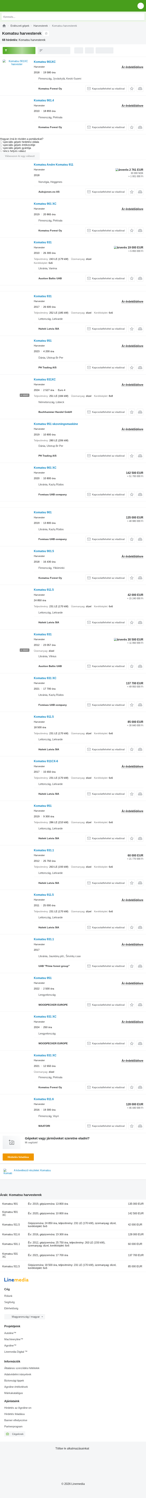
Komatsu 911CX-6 (46, 761)
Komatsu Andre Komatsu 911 (53, 164)
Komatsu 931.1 (44, 850)
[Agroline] (4, 25)
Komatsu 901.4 (44, 100)
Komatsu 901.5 (44, 551)
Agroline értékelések (16, 1386)
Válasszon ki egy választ (20, 156)
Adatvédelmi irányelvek (17, 1374)
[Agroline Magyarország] (23, 6)
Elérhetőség (11, 1308)
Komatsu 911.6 (44, 1099)
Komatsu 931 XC (45, 678)
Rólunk (8, 1295)
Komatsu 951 (43, 340)
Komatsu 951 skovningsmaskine (56, 423)
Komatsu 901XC (45, 61)
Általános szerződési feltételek (22, 1368)
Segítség (9, 1302)
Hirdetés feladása (18, 1157)
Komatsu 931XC (45, 379)
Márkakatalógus (13, 1392)
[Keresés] (140, 16)
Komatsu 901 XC (45, 203)
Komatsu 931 (43, 242)
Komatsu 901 (43, 512)
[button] (140, 6)
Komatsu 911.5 (44, 589)
